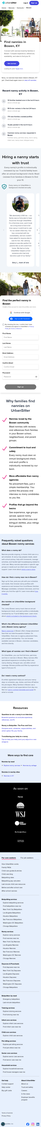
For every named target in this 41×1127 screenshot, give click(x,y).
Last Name (7, 343)
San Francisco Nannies (11, 952)
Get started (12, 64)
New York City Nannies (11, 942)
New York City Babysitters (12, 909)
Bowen (28, 8)
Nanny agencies (7, 631)
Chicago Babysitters (10, 926)
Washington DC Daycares (12, 984)
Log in (26, 3)
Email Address (8, 353)
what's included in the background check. (21, 616)
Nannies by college (29, 766)
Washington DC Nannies (12, 955)
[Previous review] (4, 230)
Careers (24, 1091)
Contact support (7, 1084)
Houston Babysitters (10, 916)
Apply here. (19, 69)
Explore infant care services (13, 1023)
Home (4, 8)
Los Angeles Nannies (10, 945)
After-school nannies (9, 891)
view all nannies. (30, 80)
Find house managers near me (14, 1072)
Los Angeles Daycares (11, 974)
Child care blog (7, 874)
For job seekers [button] (27, 858)
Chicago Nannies (9, 958)
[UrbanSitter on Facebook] (27, 1124)
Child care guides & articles (12, 871)
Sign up (34, 3)
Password (6, 373)
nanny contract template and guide (20, 690)
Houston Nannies (9, 948)
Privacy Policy (6, 1116)
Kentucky (20, 8)
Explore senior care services (13, 1056)
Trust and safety (27, 1087)
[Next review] (37, 230)
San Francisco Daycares (11, 981)
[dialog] (3, 1124)
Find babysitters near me (12, 906)
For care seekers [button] (9, 858)
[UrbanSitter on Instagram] (32, 1124)
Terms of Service (16, 329)
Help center (6, 1087)
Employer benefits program (28, 1098)
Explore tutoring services (12, 1011)
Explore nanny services (12, 766)
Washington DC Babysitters (13, 923)
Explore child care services (12, 1036)
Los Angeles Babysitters (11, 913)
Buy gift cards (7, 1091)
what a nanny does (28, 569)
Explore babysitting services (13, 903)
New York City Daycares (12, 971)
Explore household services (13, 1069)
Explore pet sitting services (13, 1044)
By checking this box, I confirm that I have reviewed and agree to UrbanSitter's (19, 327)
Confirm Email (8, 363)
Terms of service (7, 1113)
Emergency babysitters (11, 999)
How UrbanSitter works (10, 864)
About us (24, 1084)
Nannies (12, 8)
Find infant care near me (12, 1027)
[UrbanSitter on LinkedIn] (37, 1124)
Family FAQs (6, 867)
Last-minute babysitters (11, 1002)
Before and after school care (12, 888)
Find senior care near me (12, 1060)
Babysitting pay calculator (11, 881)
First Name (7, 333)
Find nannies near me (11, 938)
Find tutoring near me (11, 1015)
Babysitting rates (8, 877)
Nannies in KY (9, 776)
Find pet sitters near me (11, 1048)
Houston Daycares (9, 977)
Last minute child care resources (13, 884)
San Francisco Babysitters (12, 919)
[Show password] (36, 377)
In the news (25, 1094)
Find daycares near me (11, 967)
